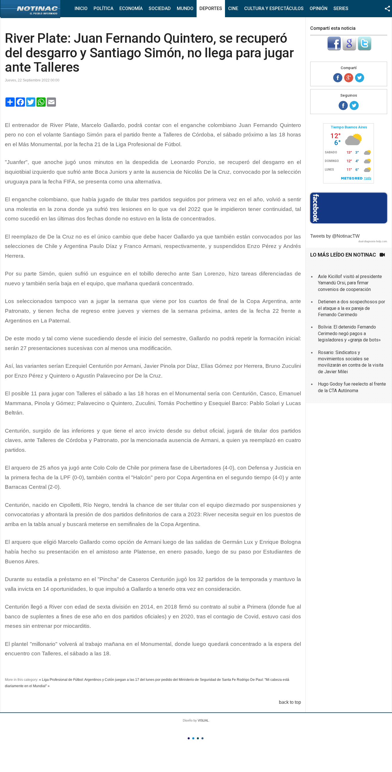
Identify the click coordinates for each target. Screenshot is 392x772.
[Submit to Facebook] (334, 48)
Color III (198, 738)
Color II (193, 738)
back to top (290, 702)
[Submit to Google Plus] (349, 48)
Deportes (210, 8)
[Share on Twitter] (359, 77)
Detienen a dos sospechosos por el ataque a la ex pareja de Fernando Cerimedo (351, 308)
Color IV (202, 738)
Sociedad (160, 8)
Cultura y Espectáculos (274, 8)
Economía (131, 8)
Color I (189, 738)
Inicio (81, 8)
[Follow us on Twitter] (354, 105)
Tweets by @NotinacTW (335, 236)
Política (103, 8)
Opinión (318, 8)
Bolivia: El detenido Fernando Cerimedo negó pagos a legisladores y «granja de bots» (349, 333)
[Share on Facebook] (337, 77)
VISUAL (203, 720)
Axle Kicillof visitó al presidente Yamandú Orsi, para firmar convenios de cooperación (350, 283)
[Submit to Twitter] (364, 48)
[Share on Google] (348, 77)
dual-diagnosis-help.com (372, 241)
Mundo (185, 8)
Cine (233, 8)
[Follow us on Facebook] (343, 105)
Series (340, 8)
